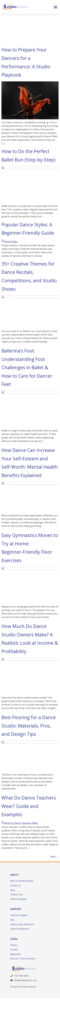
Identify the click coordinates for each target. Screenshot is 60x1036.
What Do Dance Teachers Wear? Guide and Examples (28, 806)
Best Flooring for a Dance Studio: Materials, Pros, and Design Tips (28, 725)
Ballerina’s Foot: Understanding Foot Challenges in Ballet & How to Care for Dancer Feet (26, 367)
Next (54, 856)
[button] (55, 7)
